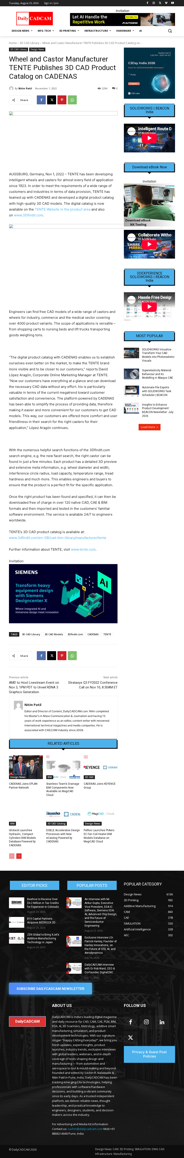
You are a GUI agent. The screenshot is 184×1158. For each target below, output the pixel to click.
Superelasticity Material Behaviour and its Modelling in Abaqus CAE (157, 374)
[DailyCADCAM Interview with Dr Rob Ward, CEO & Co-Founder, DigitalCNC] (74, 968)
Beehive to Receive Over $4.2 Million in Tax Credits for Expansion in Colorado (43, 903)
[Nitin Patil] (12, 88)
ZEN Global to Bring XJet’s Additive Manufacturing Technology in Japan (43, 938)
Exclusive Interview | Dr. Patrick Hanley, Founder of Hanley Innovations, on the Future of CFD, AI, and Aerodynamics (101, 945)
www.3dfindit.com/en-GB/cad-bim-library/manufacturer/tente (57, 538)
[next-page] (19, 856)
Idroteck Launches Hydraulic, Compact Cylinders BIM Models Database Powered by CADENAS (22, 838)
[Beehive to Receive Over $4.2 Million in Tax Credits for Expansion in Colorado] (16, 902)
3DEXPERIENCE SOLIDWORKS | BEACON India (149, 277)
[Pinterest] (61, 99)
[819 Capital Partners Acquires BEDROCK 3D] (16, 922)
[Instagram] (153, 3)
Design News (37, 49)
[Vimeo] (166, 3)
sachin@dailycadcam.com (85, 1129)
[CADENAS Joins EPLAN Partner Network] (26, 767)
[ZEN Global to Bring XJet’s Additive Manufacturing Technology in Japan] (16, 938)
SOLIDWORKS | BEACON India (149, 110)
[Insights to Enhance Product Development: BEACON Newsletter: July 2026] (131, 408)
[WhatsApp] (72, 99)
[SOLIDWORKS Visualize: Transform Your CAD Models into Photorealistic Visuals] (131, 353)
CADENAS (93, 634)
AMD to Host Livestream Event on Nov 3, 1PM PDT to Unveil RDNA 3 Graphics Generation (34, 687)
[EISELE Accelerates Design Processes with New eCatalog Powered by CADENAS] (63, 814)
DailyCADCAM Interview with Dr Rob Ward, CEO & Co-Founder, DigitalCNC (100, 968)
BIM (50, 777)
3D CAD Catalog (57, 823)
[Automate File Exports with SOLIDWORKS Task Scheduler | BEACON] (131, 391)
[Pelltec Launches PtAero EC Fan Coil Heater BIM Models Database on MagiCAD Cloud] (101, 814)
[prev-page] (12, 856)
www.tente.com (83, 549)
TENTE (107, 634)
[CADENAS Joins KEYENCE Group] (101, 767)
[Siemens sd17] (63, 593)
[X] (160, 3)
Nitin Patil (25, 88)
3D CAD (89, 777)
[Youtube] (172, 3)
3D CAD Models (54, 634)
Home (13, 43)
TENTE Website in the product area (62, 209)
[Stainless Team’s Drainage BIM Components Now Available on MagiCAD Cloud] (63, 767)
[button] (169, 31)
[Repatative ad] (122, 19)
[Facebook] (147, 3)
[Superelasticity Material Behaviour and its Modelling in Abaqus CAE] (131, 374)
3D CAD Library (29, 43)
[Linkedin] (162, 1022)
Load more (148, 427)
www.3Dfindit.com (28, 215)
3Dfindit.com (75, 634)
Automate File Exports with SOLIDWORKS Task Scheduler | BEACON (156, 391)
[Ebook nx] (149, 205)
